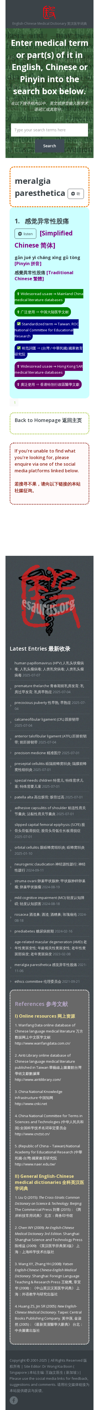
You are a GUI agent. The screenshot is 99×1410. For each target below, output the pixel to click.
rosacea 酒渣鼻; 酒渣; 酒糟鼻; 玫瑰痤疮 (46, 914)
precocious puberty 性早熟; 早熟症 (43, 702)
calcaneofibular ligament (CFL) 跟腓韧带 (47, 719)
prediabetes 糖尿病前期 (34, 931)
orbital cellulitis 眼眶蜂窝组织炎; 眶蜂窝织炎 (50, 847)
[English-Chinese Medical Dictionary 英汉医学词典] (50, 12)
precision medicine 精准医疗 (38, 752)
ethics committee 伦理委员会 (38, 981)
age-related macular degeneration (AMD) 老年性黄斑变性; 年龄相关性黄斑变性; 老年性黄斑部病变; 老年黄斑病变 (51, 947)
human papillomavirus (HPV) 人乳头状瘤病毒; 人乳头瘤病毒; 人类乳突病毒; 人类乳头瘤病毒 (49, 669)
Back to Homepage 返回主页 (48, 420)
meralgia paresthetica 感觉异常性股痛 (46, 964)
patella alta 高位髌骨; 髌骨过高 (39, 797)
